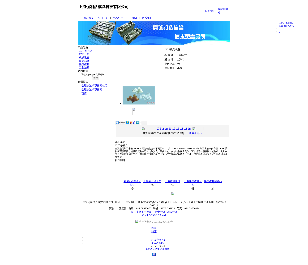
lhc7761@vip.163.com (157, 248)
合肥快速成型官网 (91, 89)
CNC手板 (84, 54)
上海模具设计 (172, 181)
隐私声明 (172, 211)
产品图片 (118, 17)
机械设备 (84, 57)
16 (189, 128)
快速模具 (84, 64)
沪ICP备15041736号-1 (154, 215)
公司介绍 (103, 17)
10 (166, 128)
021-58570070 (286, 25)
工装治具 (84, 67)
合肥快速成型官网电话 (94, 85)
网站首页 (88, 17)
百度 (84, 93)
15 (185, 128)
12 (174, 128)
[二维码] (279, 31)
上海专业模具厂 (152, 181)
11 (170, 128)
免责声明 (160, 211)
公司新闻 (132, 17)
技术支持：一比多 (141, 211)
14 (181, 128)
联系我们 (210, 10)
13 (177, 128)
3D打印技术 (86, 50)
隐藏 (154, 228)
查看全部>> (195, 133)
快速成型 (84, 61)
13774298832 (286, 22)
